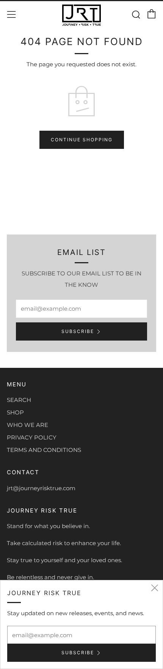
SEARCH (19, 399)
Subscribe (77, 331)
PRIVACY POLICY (31, 437)
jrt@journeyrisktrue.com (41, 488)
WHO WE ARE (27, 424)
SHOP (15, 412)
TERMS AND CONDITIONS (44, 449)
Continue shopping (82, 139)
